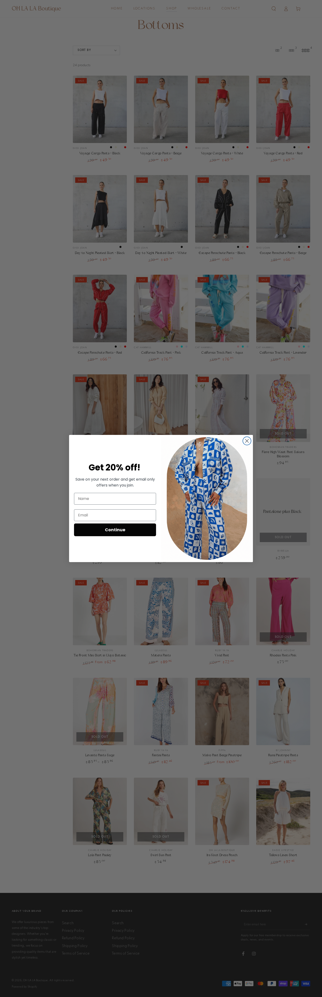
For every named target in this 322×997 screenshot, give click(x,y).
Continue (115, 530)
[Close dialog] (247, 441)
